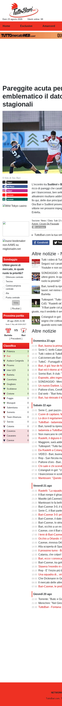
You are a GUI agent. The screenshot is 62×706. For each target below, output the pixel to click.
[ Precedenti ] (15, 338)
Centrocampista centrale (13, 287)
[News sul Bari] (23, 10)
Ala (7, 293)
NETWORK (56, 692)
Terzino (9, 281)
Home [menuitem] (6, 26)
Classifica (9, 345)
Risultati (16, 308)
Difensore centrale (14, 277)
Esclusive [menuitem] (26, 26)
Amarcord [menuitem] (48, 26)
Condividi (42, 242)
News (43, 220)
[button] (16, 302)
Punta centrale (13, 297)
